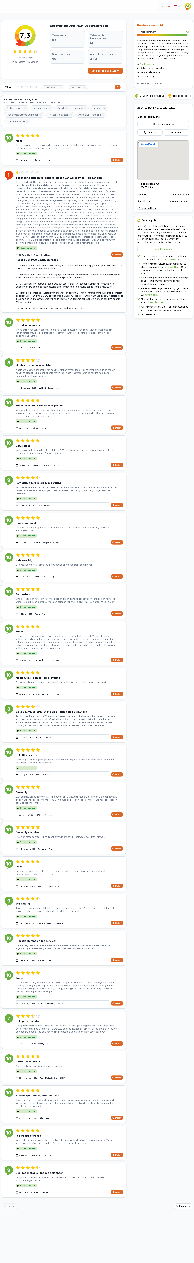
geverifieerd (151, 295)
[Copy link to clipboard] (162, 6)
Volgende (181, 1206)
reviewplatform (172, 267)
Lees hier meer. (156, 302)
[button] (163, 313)
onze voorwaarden (170, 259)
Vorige (11, 1206)
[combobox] (53, 87)
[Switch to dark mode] (168, 6)
